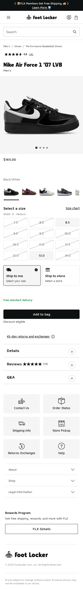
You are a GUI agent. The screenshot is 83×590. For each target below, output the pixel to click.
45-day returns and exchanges (28, 336)
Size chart (73, 208)
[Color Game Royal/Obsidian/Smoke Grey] (64, 191)
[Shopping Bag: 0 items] (76, 17)
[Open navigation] (8, 17)
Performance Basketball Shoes (44, 46)
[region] (41, 5)
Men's (6, 46)
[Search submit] (74, 32)
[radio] (22, 275)
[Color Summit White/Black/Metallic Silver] (46, 191)
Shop (12, 480)
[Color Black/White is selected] (11, 191)
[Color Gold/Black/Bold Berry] (29, 191)
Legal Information (20, 492)
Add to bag (41, 314)
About (13, 469)
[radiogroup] (41, 275)
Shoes (17, 46)
